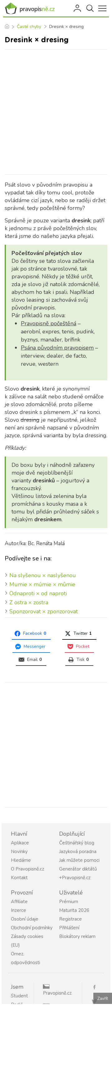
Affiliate (19, 901)
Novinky (19, 851)
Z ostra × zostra (28, 602)
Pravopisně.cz (57, 993)
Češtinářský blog (76, 843)
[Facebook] (96, 987)
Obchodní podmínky (32, 928)
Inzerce (18, 910)
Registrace (70, 919)
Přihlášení (78, 8)
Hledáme (21, 860)
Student (19, 996)
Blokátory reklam (77, 936)
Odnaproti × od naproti (38, 593)
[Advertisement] (56, 112)
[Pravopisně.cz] (31, 8)
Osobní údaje (24, 919)
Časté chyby (29, 27)
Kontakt (19, 878)
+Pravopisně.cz (75, 878)
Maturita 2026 (74, 910)
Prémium (68, 901)
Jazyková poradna (77, 851)
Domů (7, 27)
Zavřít (102, 998)
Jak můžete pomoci (79, 860)
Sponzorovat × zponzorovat (43, 611)
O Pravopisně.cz (27, 869)
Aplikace (20, 843)
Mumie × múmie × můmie (42, 584)
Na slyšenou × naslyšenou (42, 575)
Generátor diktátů (78, 869)
